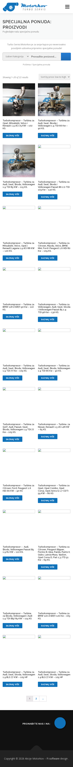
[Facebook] (32, 733)
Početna (27, 64)
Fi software (53, 758)
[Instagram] (41, 733)
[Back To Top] (36, 750)
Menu (67, 6)
